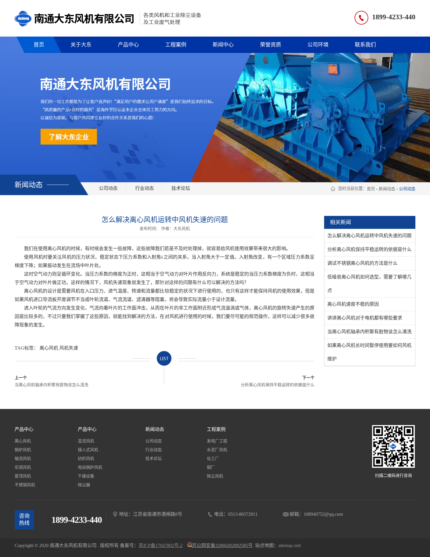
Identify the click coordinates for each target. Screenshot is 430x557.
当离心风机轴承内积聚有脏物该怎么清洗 (51, 381)
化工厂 (213, 458)
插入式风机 (88, 450)
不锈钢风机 (25, 485)
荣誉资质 (270, 45)
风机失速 (68, 347)
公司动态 (108, 188)
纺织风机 (86, 458)
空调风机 (23, 467)
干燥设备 (86, 476)
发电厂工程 (217, 441)
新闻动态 (387, 189)
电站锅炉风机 (90, 467)
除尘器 (84, 485)
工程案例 (175, 45)
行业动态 (144, 188)
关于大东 (81, 45)
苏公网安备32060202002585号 (45, 550)
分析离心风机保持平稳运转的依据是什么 (277, 381)
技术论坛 (180, 188)
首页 (39, 45)
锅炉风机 (23, 450)
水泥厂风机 (217, 450)
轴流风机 (23, 458)
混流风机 (86, 441)
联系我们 (365, 45)
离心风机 (48, 347)
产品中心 (128, 45)
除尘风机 (215, 476)
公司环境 (317, 45)
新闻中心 (223, 45)
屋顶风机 (23, 476)
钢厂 (211, 467)
